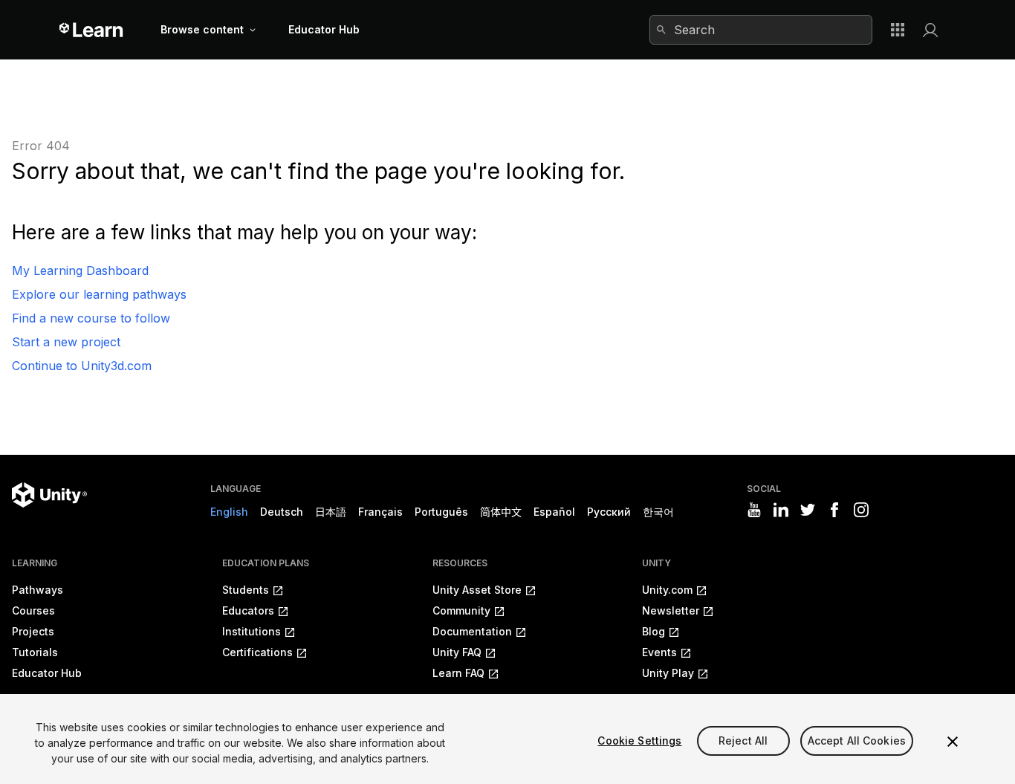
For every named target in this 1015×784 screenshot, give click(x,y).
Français (380, 511)
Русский (609, 511)
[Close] (953, 741)
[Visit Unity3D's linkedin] (781, 509)
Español (554, 511)
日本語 (330, 511)
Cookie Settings (639, 740)
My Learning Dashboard (80, 270)
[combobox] (760, 30)
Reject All (743, 740)
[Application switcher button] (897, 29)
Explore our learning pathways (99, 294)
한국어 (658, 511)
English (229, 511)
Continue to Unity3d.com (82, 365)
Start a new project (66, 341)
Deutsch (281, 511)
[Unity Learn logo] (91, 30)
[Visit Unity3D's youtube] (754, 509)
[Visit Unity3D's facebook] (834, 509)
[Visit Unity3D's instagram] (861, 509)
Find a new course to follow (91, 318)
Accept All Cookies (857, 740)
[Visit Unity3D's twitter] (807, 509)
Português (441, 511)
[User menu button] (930, 29)
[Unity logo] (49, 495)
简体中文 (501, 511)
